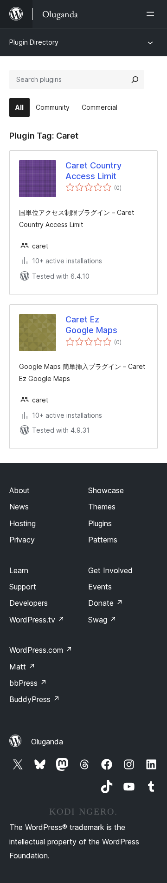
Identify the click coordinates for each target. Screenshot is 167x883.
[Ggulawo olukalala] (152, 14)
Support (22, 586)
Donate (105, 603)
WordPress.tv (36, 619)
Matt (22, 666)
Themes (102, 506)
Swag (102, 619)
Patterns (102, 539)
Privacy (22, 539)
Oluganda (47, 741)
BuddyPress (34, 699)
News (19, 506)
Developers (28, 603)
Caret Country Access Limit (93, 171)
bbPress (28, 683)
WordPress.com (40, 650)
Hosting (22, 523)
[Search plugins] (135, 79)
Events (100, 586)
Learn (18, 570)
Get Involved (110, 570)
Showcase (106, 490)
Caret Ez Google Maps (91, 324)
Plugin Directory (33, 42)
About (19, 490)
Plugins (100, 523)
